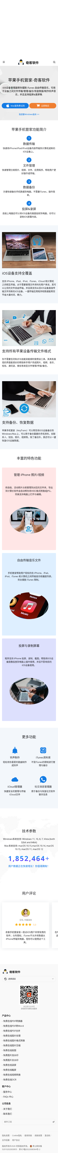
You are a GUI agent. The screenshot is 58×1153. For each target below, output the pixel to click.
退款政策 (38, 1135)
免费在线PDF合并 (11, 1030)
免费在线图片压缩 (12, 1045)
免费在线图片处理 (12, 1035)
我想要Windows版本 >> (29, 114)
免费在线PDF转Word (13, 1025)
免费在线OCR (9, 1079)
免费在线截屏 (9, 1069)
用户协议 (16, 1140)
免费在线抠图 (9, 1050)
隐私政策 (6, 1135)
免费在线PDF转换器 (12, 1021)
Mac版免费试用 (18, 105)
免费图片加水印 (10, 1055)
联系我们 (7, 1113)
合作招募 (6, 1140)
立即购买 (45, 105)
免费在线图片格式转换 (14, 1040)
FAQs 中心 (8, 1096)
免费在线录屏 (9, 1064)
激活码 (47, 1135)
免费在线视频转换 (12, 1074)
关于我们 (7, 1108)
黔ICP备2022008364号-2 (29, 1149)
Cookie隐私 (17, 1135)
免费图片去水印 (10, 1060)
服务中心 (7, 1091)
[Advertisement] (29, 29)
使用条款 (28, 1135)
